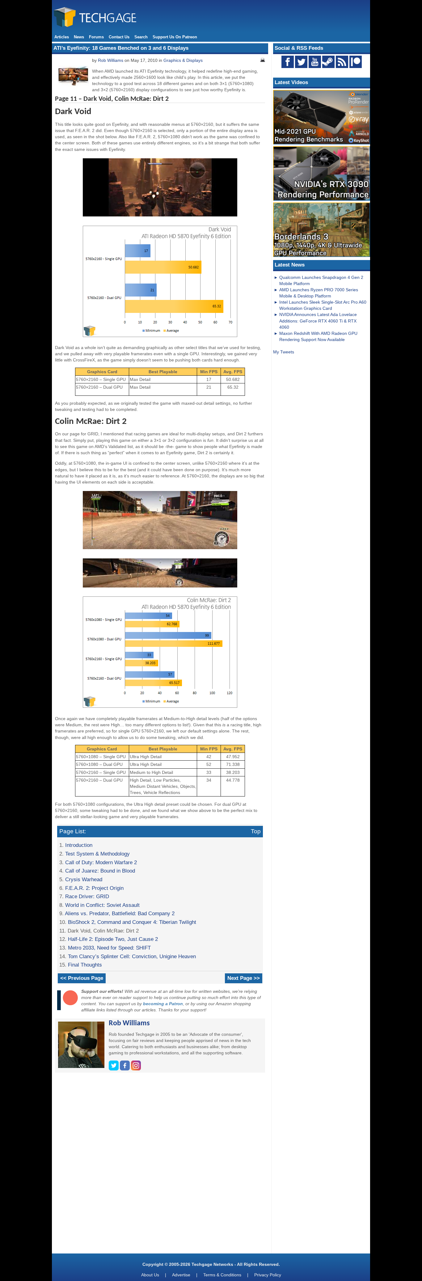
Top (256, 831)
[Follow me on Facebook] (125, 1068)
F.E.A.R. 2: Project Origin (94, 888)
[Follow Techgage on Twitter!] (301, 62)
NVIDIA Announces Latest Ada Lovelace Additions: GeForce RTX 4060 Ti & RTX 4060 (318, 320)
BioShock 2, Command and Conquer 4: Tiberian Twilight (132, 922)
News (79, 37)
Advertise (181, 1274)
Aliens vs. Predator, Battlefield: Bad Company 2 (120, 913)
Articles (61, 37)
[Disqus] (160, 1165)
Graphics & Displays (183, 60)
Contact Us (119, 37)
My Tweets (283, 351)
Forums (96, 37)
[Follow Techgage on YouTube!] (315, 62)
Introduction (78, 845)
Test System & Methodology (97, 854)
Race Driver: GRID (87, 896)
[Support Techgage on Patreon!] (355, 66)
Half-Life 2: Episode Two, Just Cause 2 (113, 939)
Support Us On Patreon (175, 37)
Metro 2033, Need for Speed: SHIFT (109, 948)
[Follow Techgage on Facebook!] (287, 62)
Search (141, 37)
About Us (150, 1274)
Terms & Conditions (222, 1274)
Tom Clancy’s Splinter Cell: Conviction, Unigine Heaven (132, 956)
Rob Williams (110, 60)
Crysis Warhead (83, 879)
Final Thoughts (85, 965)
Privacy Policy (267, 1274)
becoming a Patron (163, 1003)
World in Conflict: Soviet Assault (102, 905)
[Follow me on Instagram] (136, 1068)
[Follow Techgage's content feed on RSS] (342, 62)
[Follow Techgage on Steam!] (328, 62)
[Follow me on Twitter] (114, 1068)
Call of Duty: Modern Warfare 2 (101, 862)
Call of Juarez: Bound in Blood (100, 871)
